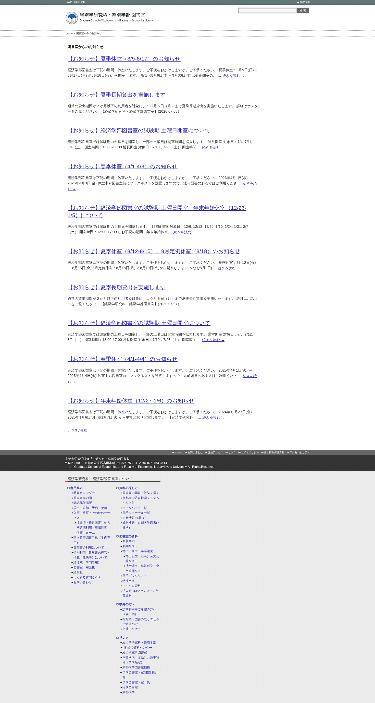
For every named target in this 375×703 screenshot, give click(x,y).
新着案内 (128, 541)
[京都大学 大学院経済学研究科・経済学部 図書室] (111, 27)
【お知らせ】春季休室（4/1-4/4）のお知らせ (123, 359)
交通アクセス (215, 452)
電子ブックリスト (134, 576)
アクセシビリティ (300, 452)
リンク (232, 452)
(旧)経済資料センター (137, 647)
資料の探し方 (128, 488)
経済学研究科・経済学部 (139, 643)
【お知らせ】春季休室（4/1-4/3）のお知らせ (123, 166)
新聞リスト (130, 546)
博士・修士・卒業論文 (137, 551)
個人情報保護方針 (274, 452)
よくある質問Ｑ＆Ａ (87, 577)
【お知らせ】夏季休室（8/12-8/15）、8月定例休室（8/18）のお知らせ (154, 251)
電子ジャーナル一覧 (136, 513)
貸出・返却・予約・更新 (90, 508)
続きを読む (233, 76)
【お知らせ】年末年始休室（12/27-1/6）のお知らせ (131, 400)
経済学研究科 (77, 2)
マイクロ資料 (131, 586)
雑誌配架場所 (82, 503)
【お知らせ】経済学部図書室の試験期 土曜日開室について (139, 130)
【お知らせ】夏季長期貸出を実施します (117, 94)
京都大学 (305, 2)
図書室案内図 (82, 498)
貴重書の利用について (88, 547)
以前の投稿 (77, 430)
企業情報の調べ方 (134, 518)
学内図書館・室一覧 (136, 682)
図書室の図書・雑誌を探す (140, 493)
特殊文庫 (128, 581)
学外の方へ (127, 604)
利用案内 (76, 488)
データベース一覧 (134, 508)
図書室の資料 (128, 536)
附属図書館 (130, 687)
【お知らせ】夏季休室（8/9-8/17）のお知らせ (124, 59)
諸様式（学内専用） (87, 562)
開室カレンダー (84, 493)
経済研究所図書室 (134, 652)
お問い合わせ (195, 452)
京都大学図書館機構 (136, 667)
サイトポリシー (250, 452)
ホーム (69, 33)
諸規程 (78, 572)
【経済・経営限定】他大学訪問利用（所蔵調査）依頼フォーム (93, 527)
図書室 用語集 (84, 567)
